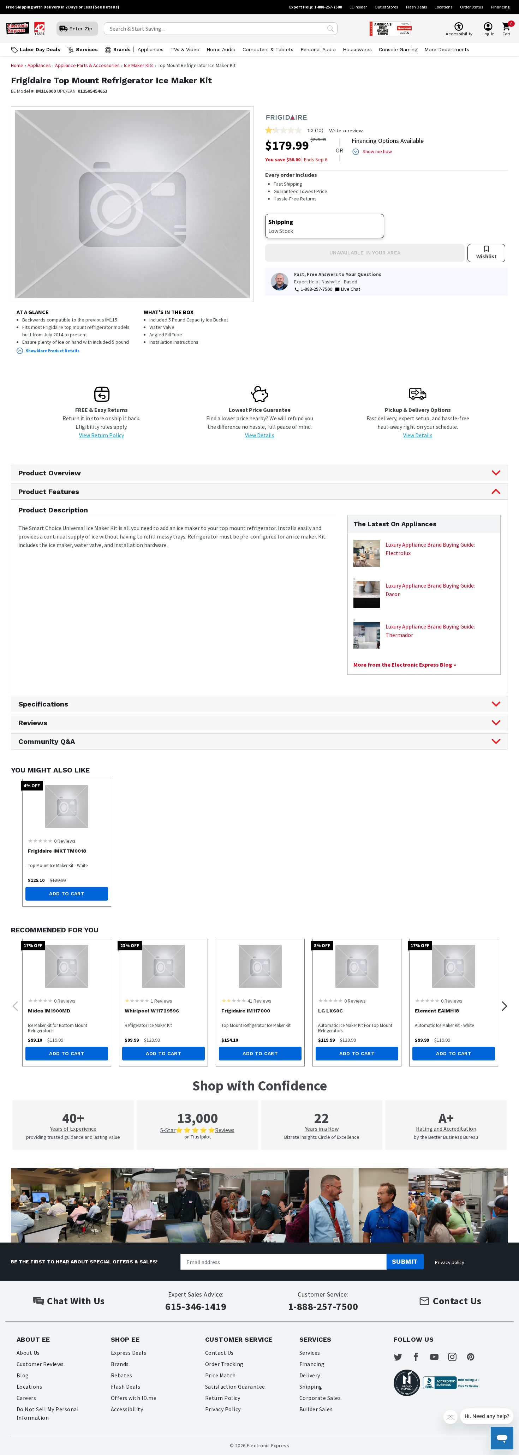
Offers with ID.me (133, 1397)
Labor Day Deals (40, 49)
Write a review (346, 130)
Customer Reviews (40, 1363)
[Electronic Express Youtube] (438, 1356)
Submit (405, 1261)
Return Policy (222, 1397)
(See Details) (106, 7)
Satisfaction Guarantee (235, 1386)
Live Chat (350, 289)
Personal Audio (318, 49)
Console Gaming (398, 49)
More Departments (446, 49)
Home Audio (221, 49)
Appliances (150, 49)
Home (17, 65)
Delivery (309, 1375)
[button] (132, 351)
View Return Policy (101, 435)
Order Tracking (224, 1363)
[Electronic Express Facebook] (420, 1356)
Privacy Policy (223, 1409)
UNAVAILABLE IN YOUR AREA (364, 252)
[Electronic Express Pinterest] (474, 1356)
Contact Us (219, 1352)
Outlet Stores (386, 7)
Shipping (310, 1386)
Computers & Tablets (268, 49)
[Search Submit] (330, 28)
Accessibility (127, 1409)
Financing (500, 7)
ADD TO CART (66, 893)
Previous (13, 1004)
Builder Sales (316, 1409)
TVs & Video (185, 49)
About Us (28, 1352)
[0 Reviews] (40, 840)
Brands (122, 49)
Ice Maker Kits (139, 65)
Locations (443, 7)
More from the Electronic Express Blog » (404, 664)
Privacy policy (449, 1262)
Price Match (220, 1375)
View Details (259, 435)
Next (502, 1004)
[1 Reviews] (137, 1000)
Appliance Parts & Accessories (87, 65)
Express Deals (128, 1352)
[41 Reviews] (233, 1000)
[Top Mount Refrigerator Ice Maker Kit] (260, 966)
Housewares (357, 49)
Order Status (471, 7)
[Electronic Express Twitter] (402, 1356)
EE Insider (358, 7)
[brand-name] (286, 116)
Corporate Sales (320, 1397)
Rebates (121, 1375)
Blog (23, 1375)
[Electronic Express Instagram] (456, 1356)
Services (87, 49)
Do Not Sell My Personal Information (48, 1413)
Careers (26, 1397)
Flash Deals (416, 7)
